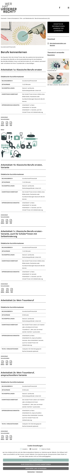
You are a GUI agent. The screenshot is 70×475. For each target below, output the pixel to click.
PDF (11, 125)
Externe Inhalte (46, 449)
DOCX (2, 125)
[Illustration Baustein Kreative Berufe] (58, 64)
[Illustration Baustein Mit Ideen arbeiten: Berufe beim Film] (58, 78)
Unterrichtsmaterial (13, 18)
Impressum (39, 472)
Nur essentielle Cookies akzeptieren (36, 464)
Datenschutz (31, 472)
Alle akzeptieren (36, 460)
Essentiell (34, 449)
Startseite (3, 18)
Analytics (25, 449)
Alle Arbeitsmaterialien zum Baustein (58, 44)
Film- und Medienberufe (27, 18)
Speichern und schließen (35, 468)
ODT (7, 125)
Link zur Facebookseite (60, 7)
